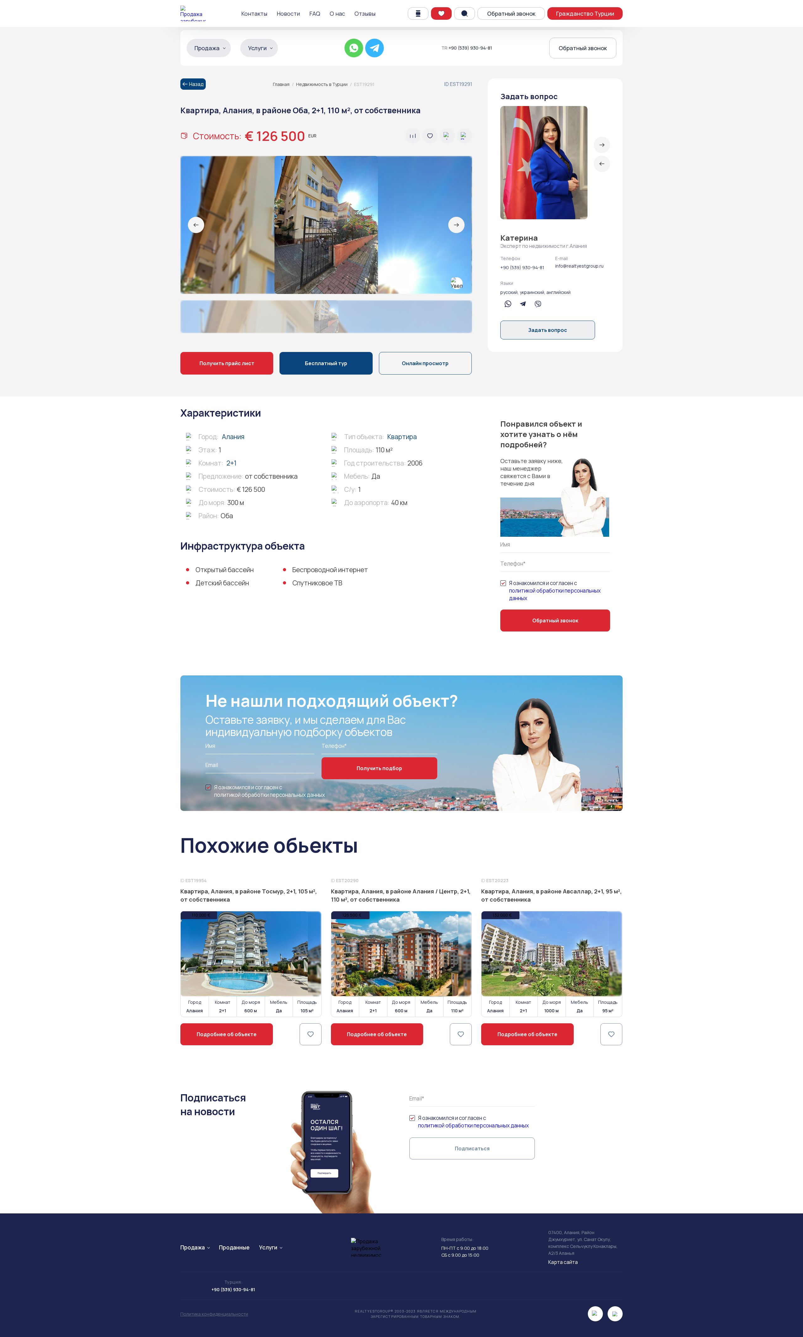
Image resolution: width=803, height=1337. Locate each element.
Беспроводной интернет (330, 569)
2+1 (231, 463)
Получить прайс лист (226, 363)
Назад (196, 84)
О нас (337, 14)
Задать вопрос (547, 330)
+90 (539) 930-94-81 (470, 48)
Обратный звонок (511, 13)
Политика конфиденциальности (214, 1314)
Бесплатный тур (326, 363)
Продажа (207, 48)
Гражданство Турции (585, 13)
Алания (233, 436)
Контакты (254, 14)
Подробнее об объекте (227, 1034)
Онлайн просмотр (425, 363)
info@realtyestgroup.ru (579, 266)
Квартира (402, 436)
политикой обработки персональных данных (555, 594)
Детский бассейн (222, 582)
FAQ (314, 14)
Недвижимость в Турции (322, 84)
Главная (281, 84)
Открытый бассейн (224, 569)
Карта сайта (563, 1262)
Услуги (257, 48)
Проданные (234, 1247)
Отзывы (364, 14)
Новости (288, 14)
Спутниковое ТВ (317, 582)
